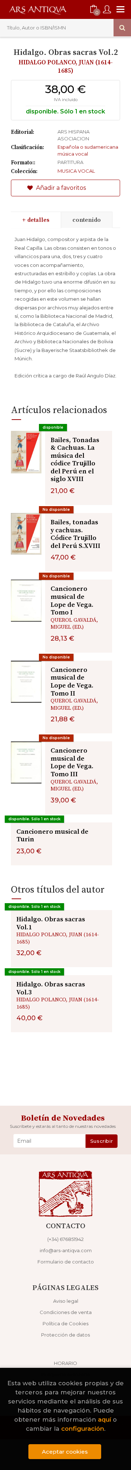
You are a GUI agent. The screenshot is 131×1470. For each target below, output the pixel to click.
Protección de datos (65, 1335)
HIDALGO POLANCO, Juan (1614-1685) (66, 67)
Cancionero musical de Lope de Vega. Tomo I (72, 601)
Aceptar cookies (65, 1451)
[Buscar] (122, 27)
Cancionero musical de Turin (52, 836)
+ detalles (35, 220)
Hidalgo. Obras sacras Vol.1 (50, 923)
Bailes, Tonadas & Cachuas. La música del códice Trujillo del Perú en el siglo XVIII (75, 460)
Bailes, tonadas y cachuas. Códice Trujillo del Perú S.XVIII (75, 534)
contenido (86, 220)
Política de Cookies (65, 1323)
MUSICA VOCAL (76, 171)
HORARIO (65, 1363)
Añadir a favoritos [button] (60, 187)
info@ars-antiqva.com (66, 1250)
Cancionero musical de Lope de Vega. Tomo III (72, 762)
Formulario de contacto (65, 1262)
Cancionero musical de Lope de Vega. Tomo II (72, 682)
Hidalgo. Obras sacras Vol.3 (50, 988)
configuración (82, 1428)
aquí (104, 1419)
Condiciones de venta (66, 1312)
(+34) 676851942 (65, 1239)
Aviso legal (65, 1301)
